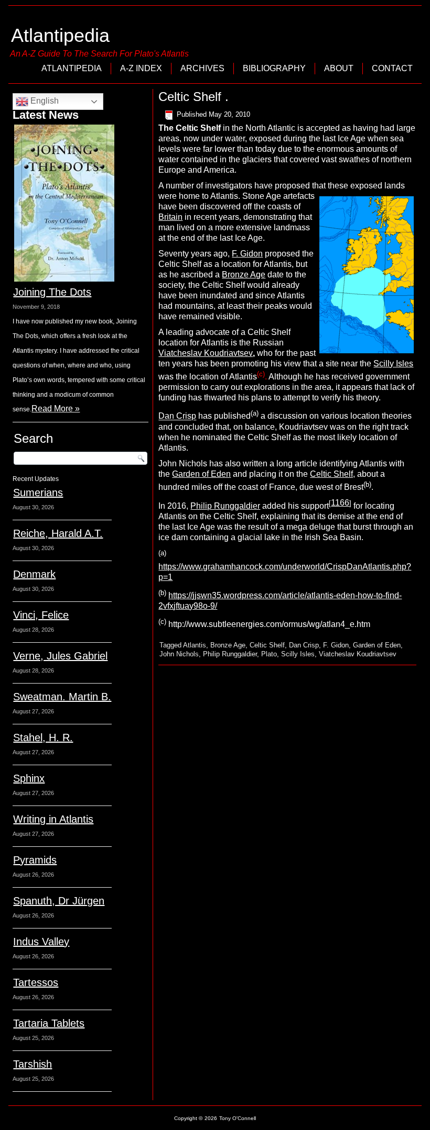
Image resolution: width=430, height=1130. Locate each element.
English (43, 100)
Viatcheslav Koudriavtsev (205, 353)
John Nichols (179, 654)
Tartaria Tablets (48, 1023)
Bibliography (274, 68)
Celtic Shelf (267, 645)
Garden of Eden (201, 473)
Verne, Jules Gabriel (60, 656)
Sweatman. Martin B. (62, 696)
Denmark (34, 574)
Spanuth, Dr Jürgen (58, 901)
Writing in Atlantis (53, 819)
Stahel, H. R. (43, 737)
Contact (392, 68)
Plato (269, 654)
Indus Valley (41, 941)
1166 (340, 502)
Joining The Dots (52, 292)
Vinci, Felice (41, 615)
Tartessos (35, 982)
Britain (170, 216)
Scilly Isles (393, 363)
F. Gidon (247, 253)
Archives (202, 68)
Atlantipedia (60, 35)
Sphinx (29, 778)
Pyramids (35, 860)
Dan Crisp (177, 416)
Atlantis (194, 645)
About (338, 68)
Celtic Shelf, (332, 473)
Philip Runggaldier (225, 505)
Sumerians (38, 492)
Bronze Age (243, 274)
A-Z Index (141, 68)
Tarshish (32, 1064)
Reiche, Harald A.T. (58, 533)
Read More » (55, 408)
